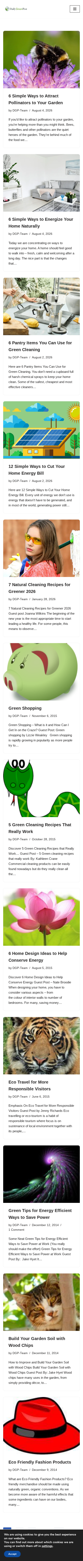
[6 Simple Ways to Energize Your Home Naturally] (41, 183)
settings (47, 1546)
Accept (12, 1554)
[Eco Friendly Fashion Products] (41, 1425)
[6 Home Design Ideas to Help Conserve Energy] (41, 917)
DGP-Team (20, 110)
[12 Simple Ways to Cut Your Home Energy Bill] (41, 430)
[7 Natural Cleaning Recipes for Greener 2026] (41, 548)
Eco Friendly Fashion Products (40, 1462)
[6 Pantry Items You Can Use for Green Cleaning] (41, 306)
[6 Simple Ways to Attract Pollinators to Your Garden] (41, 59)
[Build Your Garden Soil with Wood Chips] (41, 1302)
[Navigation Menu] (75, 9)
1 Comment (16, 1229)
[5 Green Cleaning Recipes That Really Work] (41, 788)
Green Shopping (25, 708)
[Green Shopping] (41, 672)
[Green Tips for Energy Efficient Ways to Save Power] (41, 1174)
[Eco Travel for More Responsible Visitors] (41, 1045)
